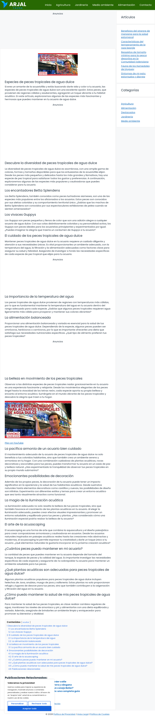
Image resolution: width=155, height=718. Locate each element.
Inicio (48, 5)
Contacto (146, 5)
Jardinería (81, 5)
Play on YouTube (14, 442)
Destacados (128, 112)
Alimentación (126, 5)
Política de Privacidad (64, 714)
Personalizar (17, 703)
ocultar (26, 622)
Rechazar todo (39, 703)
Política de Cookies (99, 714)
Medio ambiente (102, 5)
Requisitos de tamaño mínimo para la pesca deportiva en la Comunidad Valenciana (135, 57)
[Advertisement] (58, 30)
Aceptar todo (30, 708)
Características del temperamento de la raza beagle (133, 44)
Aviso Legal (83, 714)
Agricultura (63, 5)
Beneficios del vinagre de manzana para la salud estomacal (135, 34)
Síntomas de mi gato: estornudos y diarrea (133, 75)
